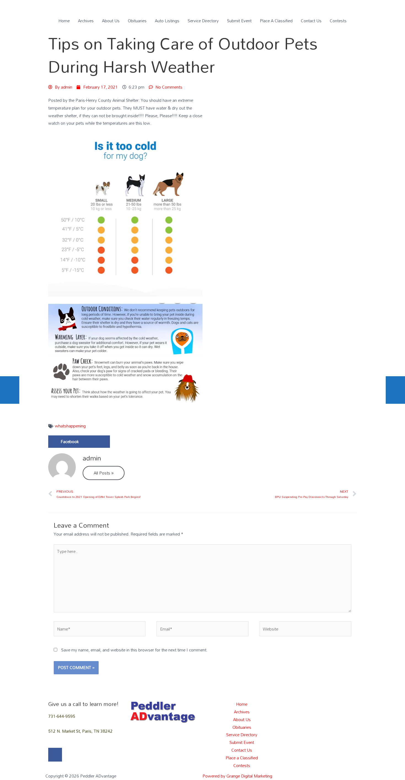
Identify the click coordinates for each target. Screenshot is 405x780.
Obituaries (137, 21)
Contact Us (311, 21)
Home (64, 21)
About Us (111, 21)
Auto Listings (167, 21)
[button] (79, 441)
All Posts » (104, 473)
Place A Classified (276, 21)
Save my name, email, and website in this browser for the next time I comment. (134, 650)
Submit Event (239, 21)
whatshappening (70, 426)
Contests (338, 21)
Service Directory (203, 21)
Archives (86, 21)
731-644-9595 (61, 716)
